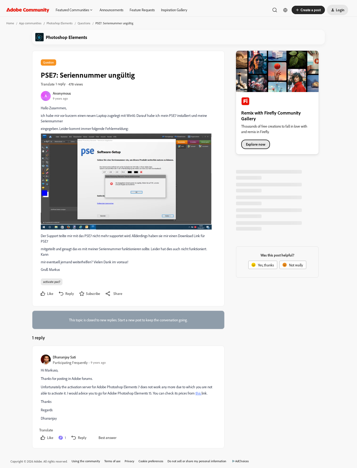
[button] (308, 10)
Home (10, 23)
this (198, 393)
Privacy (129, 461)
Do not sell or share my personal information (197, 461)
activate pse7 (51, 282)
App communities (30, 23)
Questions (84, 23)
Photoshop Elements (60, 23)
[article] (128, 398)
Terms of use (112, 461)
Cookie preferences (151, 461)
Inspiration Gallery (174, 10)
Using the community (86, 461)
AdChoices (242, 461)
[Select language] (285, 10)
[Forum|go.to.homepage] (27, 10)
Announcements (111, 10)
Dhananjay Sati (64, 357)
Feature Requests (142, 10)
